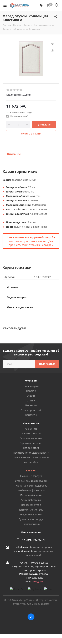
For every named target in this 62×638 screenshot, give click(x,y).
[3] (14, 90)
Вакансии (31, 405)
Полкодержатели (31, 504)
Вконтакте (31, 616)
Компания (31, 380)
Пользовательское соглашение (31, 457)
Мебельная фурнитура (31, 490)
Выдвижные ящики (31, 514)
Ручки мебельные (31, 500)
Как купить (31, 428)
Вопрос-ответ (31, 447)
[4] (17, 90)
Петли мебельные (31, 495)
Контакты (31, 415)
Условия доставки (31, 438)
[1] (8, 90)
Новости (31, 391)
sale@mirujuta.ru (26, 547)
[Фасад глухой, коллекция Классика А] (31, 59)
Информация (31, 423)
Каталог (31, 470)
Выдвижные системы (31, 509)
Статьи (31, 400)
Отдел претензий (31, 410)
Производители (31, 524)
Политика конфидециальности (31, 452)
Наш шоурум (31, 386)
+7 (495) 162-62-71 (33, 539)
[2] (11, 90)
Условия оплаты (31, 433)
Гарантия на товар (31, 443)
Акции (31, 395)
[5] (21, 90)
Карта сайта (31, 462)
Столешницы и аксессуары (31, 480)
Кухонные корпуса (31, 476)
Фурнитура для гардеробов (31, 485)
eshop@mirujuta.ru (25, 551)
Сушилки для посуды (31, 519)
